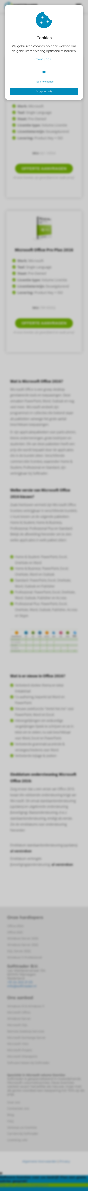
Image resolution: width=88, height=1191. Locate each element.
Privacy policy (44, 59)
